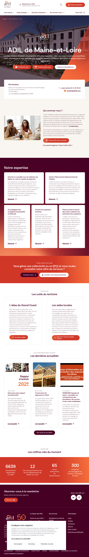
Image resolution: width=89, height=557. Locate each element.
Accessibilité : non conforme (69, 550)
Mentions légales (54, 550)
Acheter (70, 521)
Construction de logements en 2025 (42, 394)
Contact (44, 550)
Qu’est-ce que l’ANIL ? (37, 518)
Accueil (5, 19)
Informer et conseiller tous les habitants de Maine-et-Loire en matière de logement (23, 178)
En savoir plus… (74, 126)
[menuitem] (9, 12)
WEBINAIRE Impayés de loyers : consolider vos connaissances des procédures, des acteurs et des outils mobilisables (71, 397)
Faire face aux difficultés (75, 532)
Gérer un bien (72, 529)
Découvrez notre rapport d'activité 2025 (16, 394)
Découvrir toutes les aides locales (65, 337)
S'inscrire (10, 500)
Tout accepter (18, 544)
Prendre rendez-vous (44, 67)
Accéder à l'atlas (20, 337)
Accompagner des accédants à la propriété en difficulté (16, 212)
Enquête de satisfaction (22, 550)
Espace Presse (35, 550)
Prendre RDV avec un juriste (57, 140)
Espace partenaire (76, 5)
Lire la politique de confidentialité (20, 539)
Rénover (70, 526)
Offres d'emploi (8, 550)
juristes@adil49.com (74, 91)
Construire (71, 524)
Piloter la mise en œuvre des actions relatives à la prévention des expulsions (71, 212)
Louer (69, 518)
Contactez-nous (23, 67)
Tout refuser (31, 544)
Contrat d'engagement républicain (13, 553)
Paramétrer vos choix (47, 544)
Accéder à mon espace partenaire (55, 275)
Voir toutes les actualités (44, 433)
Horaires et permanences (65, 67)
